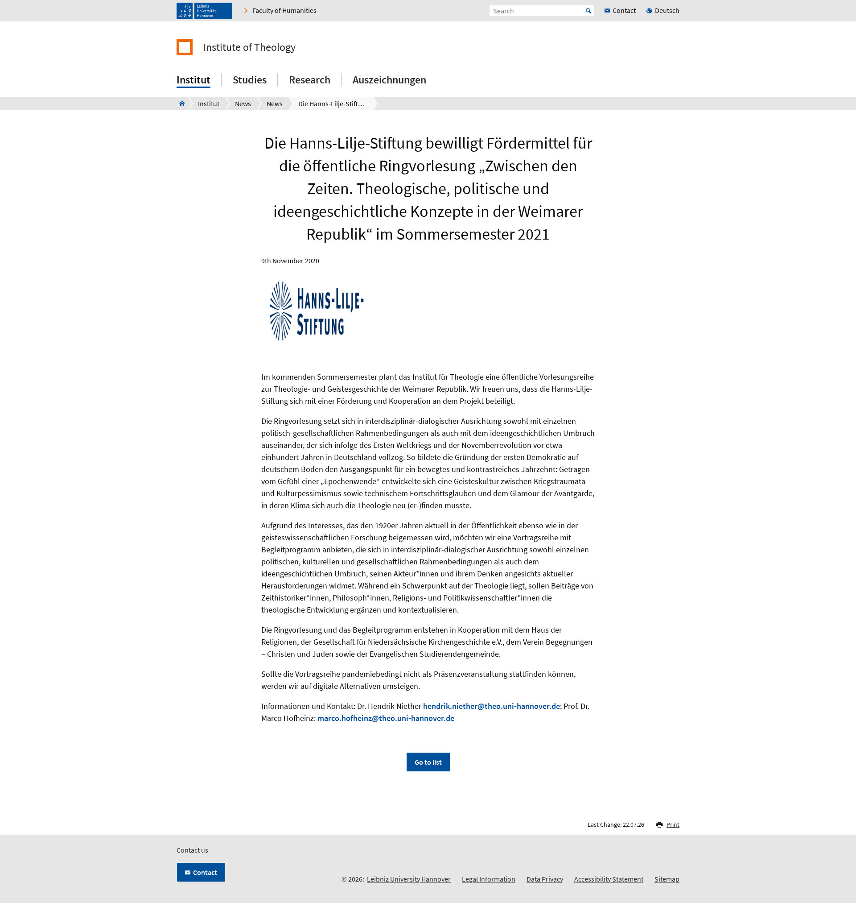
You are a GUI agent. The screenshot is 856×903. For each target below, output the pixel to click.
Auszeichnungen (389, 80)
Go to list (428, 762)
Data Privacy (545, 878)
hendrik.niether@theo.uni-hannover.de (491, 706)
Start (588, 10)
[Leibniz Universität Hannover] (204, 11)
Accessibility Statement (608, 878)
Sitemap (666, 878)
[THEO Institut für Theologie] (179, 103)
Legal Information (488, 878)
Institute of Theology (249, 47)
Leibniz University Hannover (409, 878)
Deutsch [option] (667, 10)
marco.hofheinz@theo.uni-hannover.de (385, 718)
